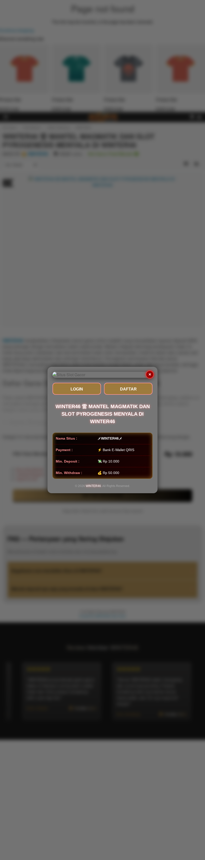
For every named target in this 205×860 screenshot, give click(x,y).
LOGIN (76, 389)
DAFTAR (128, 389)
